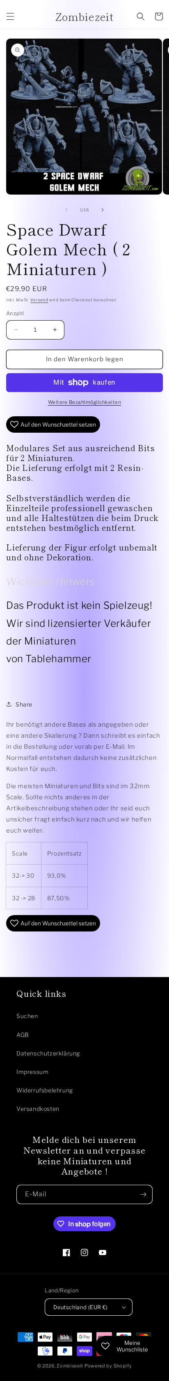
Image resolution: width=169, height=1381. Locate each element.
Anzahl (15, 313)
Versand (39, 299)
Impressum (32, 1071)
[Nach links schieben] (66, 210)
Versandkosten (37, 1108)
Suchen (27, 1015)
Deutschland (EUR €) (80, 1307)
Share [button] (24, 704)
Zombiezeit (70, 1366)
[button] (10, 16)
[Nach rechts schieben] (103, 210)
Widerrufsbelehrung (44, 1090)
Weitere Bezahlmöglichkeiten (84, 402)
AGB (22, 1034)
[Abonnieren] (143, 1194)
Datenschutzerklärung (48, 1053)
